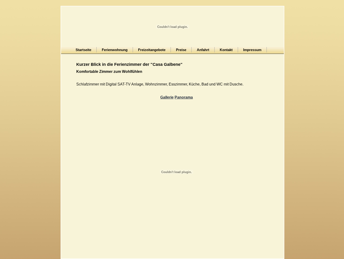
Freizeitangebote (151, 50)
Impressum (252, 50)
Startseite (83, 50)
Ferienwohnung (115, 50)
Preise (181, 50)
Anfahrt (203, 50)
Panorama (184, 97)
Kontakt (226, 50)
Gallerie (167, 97)
